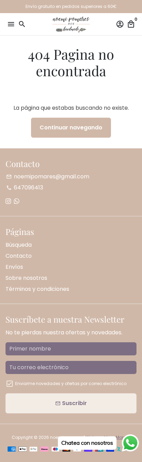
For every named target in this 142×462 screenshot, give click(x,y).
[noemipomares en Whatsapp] (16, 201)
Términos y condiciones (37, 289)
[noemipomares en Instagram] (8, 201)
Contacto (19, 256)
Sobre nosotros (26, 278)
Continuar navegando (71, 127)
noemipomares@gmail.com (47, 176)
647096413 (24, 187)
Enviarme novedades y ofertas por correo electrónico (70, 383)
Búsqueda (19, 245)
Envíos (14, 267)
